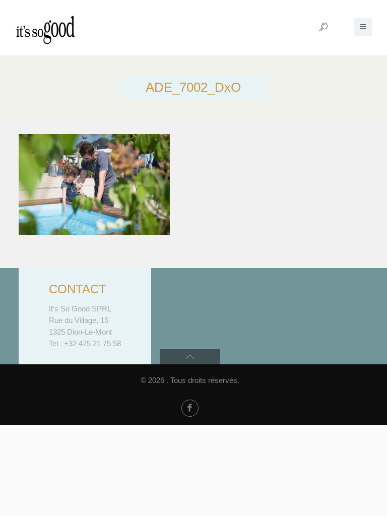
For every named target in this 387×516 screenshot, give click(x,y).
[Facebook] (190, 408)
